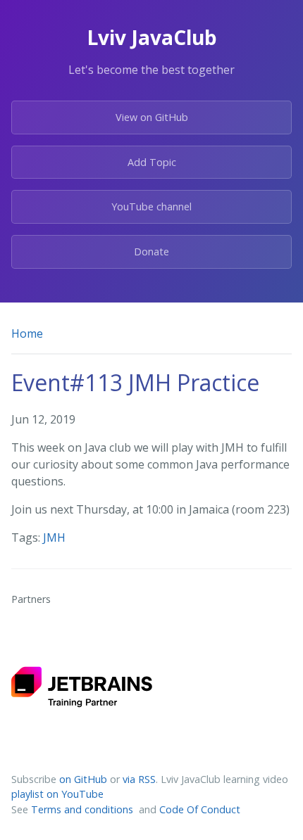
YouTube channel (151, 206)
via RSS (139, 779)
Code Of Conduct (199, 809)
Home (27, 333)
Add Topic (152, 162)
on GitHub (83, 779)
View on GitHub (152, 117)
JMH (54, 537)
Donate (151, 251)
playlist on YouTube (57, 794)
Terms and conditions (83, 809)
